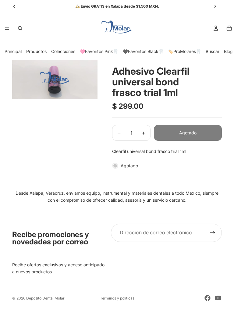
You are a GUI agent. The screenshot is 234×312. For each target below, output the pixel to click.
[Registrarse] (212, 232)
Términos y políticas (117, 298)
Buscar (212, 51)
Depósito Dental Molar (45, 298)
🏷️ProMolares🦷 (184, 51)
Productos (36, 51)
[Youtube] (218, 298)
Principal (13, 51)
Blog (228, 51)
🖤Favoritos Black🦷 (143, 51)
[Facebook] (207, 298)
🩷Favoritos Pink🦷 (99, 51)
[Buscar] (20, 28)
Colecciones (63, 51)
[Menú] (7, 28)
